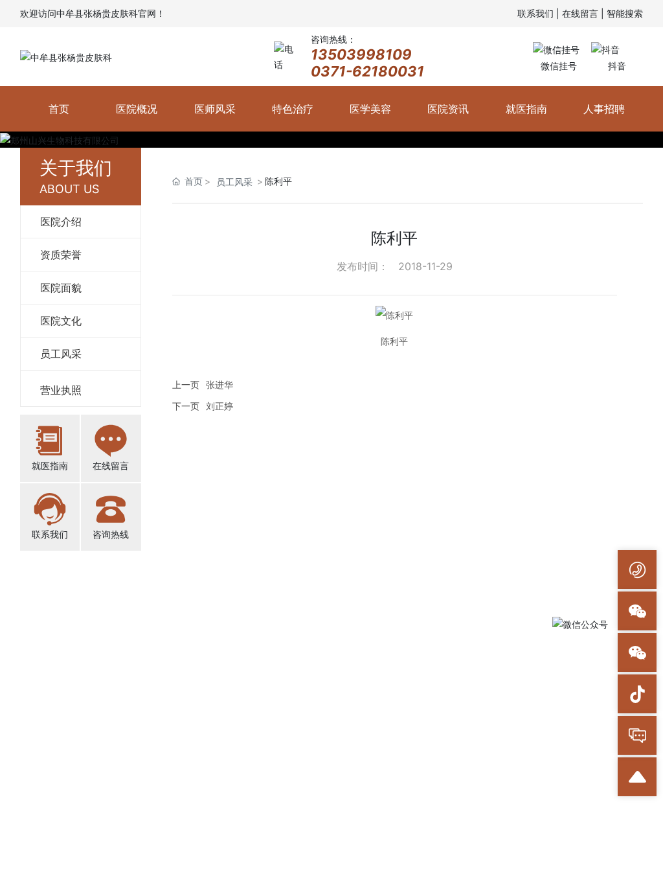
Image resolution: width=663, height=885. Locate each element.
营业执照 (383, 764)
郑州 (532, 764)
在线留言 (580, 13)
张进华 (219, 384)
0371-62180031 (367, 71)
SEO (416, 764)
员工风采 (234, 181)
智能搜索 (625, 13)
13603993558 (222, 676)
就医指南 (50, 465)
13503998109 (361, 54)
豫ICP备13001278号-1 (311, 764)
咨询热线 (111, 534)
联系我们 (535, 13)
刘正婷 (219, 405)
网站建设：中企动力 (479, 764)
